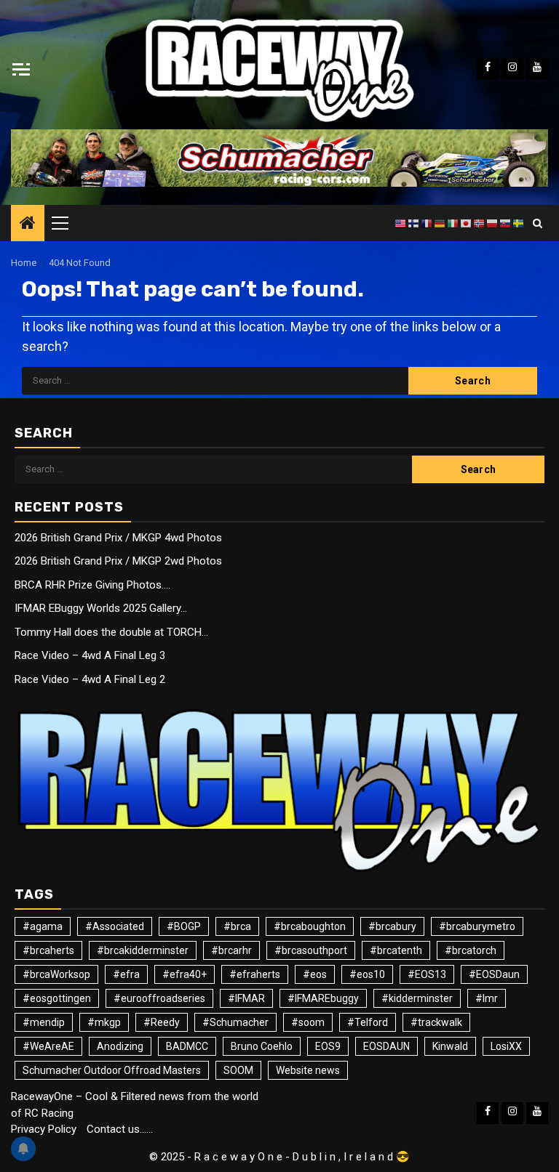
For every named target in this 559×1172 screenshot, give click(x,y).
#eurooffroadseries (159, 998)
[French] (427, 223)
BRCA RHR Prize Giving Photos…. (92, 584)
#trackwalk (436, 1022)
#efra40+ (184, 974)
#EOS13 (427, 974)
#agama (43, 926)
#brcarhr (231, 950)
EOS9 (328, 1046)
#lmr (486, 998)
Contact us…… (120, 1129)
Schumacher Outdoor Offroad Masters (112, 1070)
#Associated (114, 926)
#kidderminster (417, 998)
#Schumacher (235, 1022)
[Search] (537, 223)
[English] (401, 223)
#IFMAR (246, 998)
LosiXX (506, 1046)
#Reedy (161, 1022)
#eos (315, 974)
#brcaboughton (310, 926)
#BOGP (184, 926)
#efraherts (254, 974)
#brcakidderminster (143, 950)
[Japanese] (466, 223)
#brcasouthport (310, 950)
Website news (308, 1070)
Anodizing (120, 1046)
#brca (237, 926)
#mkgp (104, 1022)
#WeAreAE (48, 1046)
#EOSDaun (494, 974)
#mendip (44, 1022)
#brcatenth (396, 950)
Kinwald (450, 1046)
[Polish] (492, 223)
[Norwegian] (479, 223)
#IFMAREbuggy (323, 998)
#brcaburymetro (477, 926)
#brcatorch (470, 950)
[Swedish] (519, 223)
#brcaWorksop (56, 974)
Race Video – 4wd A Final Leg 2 (90, 679)
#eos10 (367, 974)
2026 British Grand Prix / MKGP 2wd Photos (118, 560)
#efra (126, 974)
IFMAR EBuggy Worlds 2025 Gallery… (101, 608)
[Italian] (453, 223)
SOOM (238, 1070)
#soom (308, 1022)
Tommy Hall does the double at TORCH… (111, 632)
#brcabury (392, 926)
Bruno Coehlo (262, 1046)
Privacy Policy (43, 1129)
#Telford (367, 1022)
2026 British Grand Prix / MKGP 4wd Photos (118, 537)
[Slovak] (505, 223)
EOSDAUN (386, 1046)
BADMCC (187, 1046)
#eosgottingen (57, 998)
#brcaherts (48, 950)
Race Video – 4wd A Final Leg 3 (90, 655)
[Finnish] (414, 223)
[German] (440, 223)
